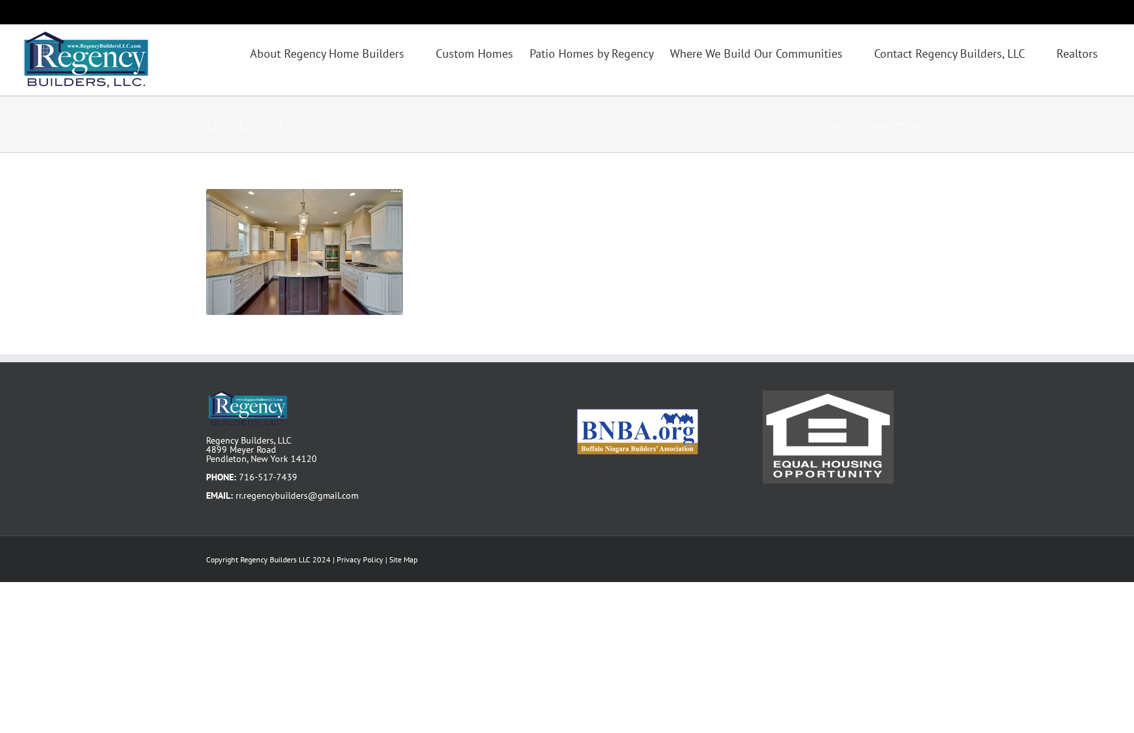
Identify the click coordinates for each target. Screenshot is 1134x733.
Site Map (403, 559)
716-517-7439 (268, 477)
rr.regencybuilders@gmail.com (297, 495)
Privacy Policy (360, 559)
